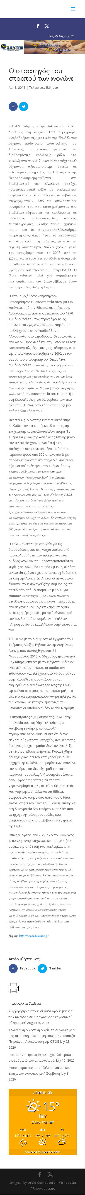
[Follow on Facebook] (37, 26)
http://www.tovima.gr (34, 935)
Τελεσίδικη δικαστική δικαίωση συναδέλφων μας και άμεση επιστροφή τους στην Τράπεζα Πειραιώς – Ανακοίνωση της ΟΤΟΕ (42, 1036)
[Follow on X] (47, 26)
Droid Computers (41, 1182)
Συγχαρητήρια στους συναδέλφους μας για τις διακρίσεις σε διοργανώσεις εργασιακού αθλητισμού (41, 1017)
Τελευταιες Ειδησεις (43, 87)
